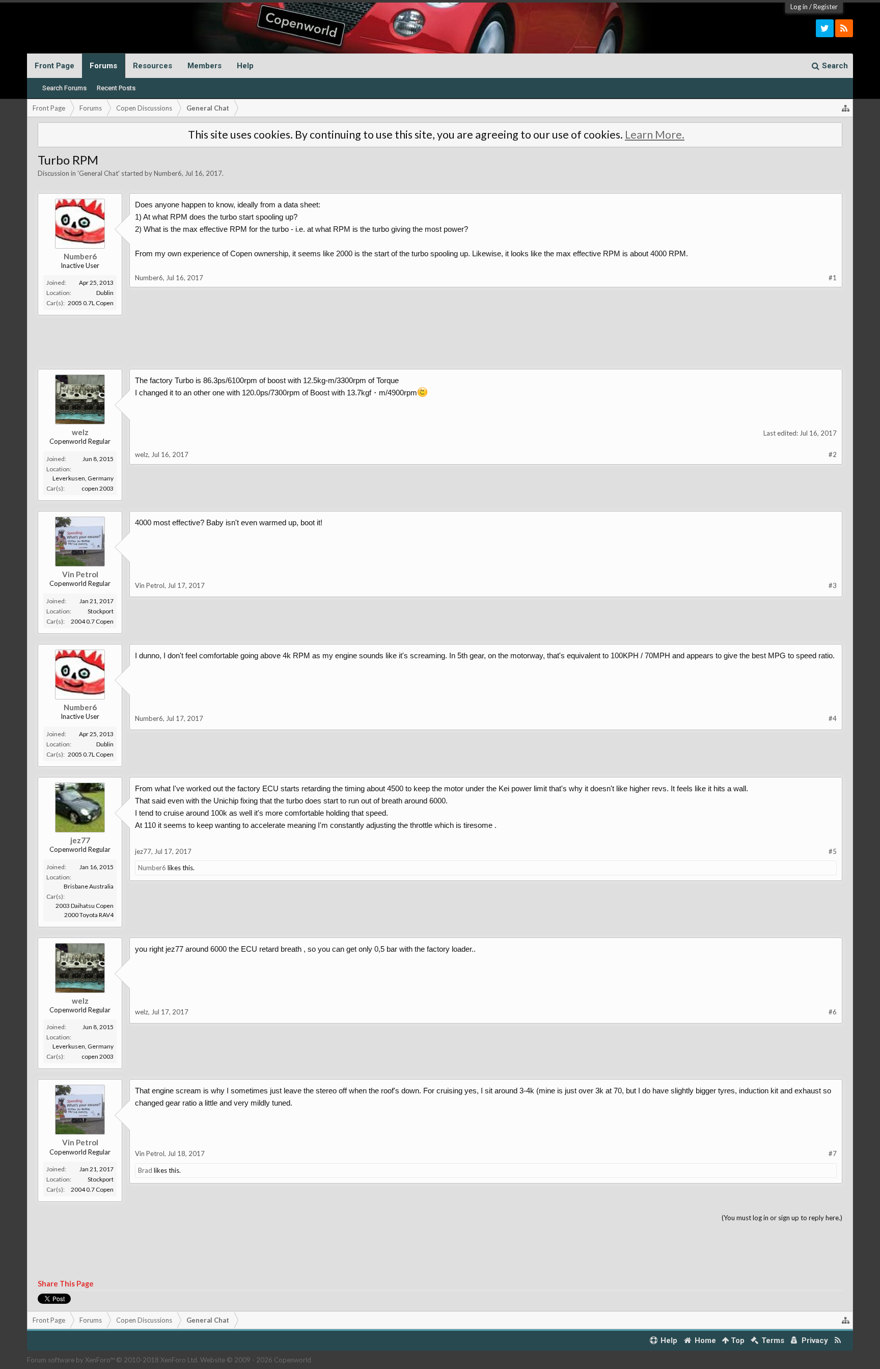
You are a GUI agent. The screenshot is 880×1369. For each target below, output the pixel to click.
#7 (833, 1153)
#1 (833, 278)
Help (245, 65)
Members (204, 65)
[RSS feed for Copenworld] (838, 1341)
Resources (152, 65)
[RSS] (844, 28)
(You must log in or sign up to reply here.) (782, 1218)
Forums (103, 65)
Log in (799, 7)
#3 (833, 585)
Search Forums (64, 88)
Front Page (54, 65)
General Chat (98, 173)
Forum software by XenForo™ (113, 1360)
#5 (833, 851)
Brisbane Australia (89, 886)
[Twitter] (825, 28)
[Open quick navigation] (846, 108)
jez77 (80, 840)
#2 (833, 454)
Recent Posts (116, 88)
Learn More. (654, 134)
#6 (833, 1012)
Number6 (168, 173)
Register (825, 7)
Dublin (105, 293)
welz (80, 432)
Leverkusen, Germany (83, 478)
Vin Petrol (80, 574)
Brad (145, 1170)
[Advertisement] (482, 336)
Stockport (101, 611)
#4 (833, 718)
